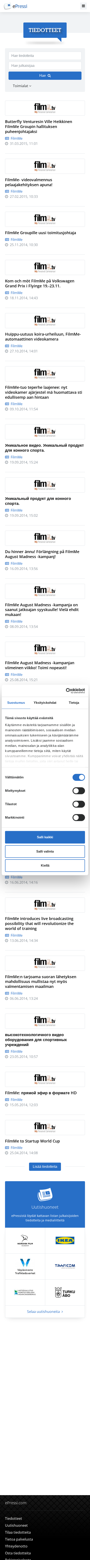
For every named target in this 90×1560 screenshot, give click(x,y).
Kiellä (45, 865)
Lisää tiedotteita (45, 1166)
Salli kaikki (45, 837)
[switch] (79, 790)
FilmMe (16, 138)
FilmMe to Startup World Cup (32, 1141)
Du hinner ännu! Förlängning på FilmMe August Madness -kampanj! (42, 554)
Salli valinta (45, 851)
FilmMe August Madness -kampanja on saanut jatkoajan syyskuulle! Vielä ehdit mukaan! (42, 609)
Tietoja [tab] (74, 702)
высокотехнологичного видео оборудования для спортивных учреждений (36, 1039)
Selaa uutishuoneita (44, 1311)
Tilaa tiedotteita (18, 1532)
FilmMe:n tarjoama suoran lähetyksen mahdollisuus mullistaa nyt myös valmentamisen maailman (40, 981)
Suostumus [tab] (16, 702)
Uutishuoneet (16, 1525)
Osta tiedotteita (18, 1553)
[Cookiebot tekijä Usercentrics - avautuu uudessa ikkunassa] (66, 691)
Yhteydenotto (16, 1546)
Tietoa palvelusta (19, 1539)
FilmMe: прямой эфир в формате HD (41, 1092)
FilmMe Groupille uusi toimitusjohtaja (40, 232)
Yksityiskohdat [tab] (45, 702)
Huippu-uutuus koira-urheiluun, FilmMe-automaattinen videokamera (43, 336)
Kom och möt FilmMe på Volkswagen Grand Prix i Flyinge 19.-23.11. (39, 283)
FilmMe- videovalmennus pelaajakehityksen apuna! (28, 182)
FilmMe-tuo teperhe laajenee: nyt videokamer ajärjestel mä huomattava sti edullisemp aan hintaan (43, 392)
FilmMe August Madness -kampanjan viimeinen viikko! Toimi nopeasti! (39, 665)
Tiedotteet (13, 1518)
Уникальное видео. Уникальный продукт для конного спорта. (44, 448)
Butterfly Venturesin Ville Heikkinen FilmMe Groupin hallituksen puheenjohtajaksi (38, 126)
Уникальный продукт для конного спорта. (38, 501)
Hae (42, 75)
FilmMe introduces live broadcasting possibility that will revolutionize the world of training (39, 923)
